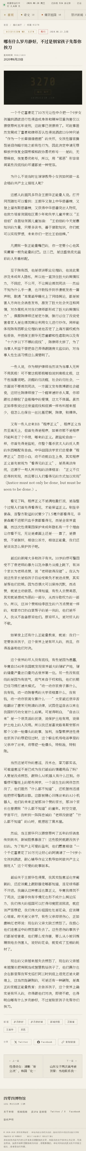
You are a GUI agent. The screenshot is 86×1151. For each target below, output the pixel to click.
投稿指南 (22, 1111)
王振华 (10, 1029)
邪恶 (23, 1029)
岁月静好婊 (37, 1022)
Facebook (46, 1042)
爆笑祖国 (52, 15)
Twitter (23, 1042)
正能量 (71, 1022)
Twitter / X (58, 1111)
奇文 (29, 15)
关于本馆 (9, 1111)
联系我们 (47, 1143)
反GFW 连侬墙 (39, 1111)
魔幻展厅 (17, 25)
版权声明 (9, 1119)
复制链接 (71, 1042)
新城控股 (55, 1022)
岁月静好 (18, 1022)
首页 (11, 15)
